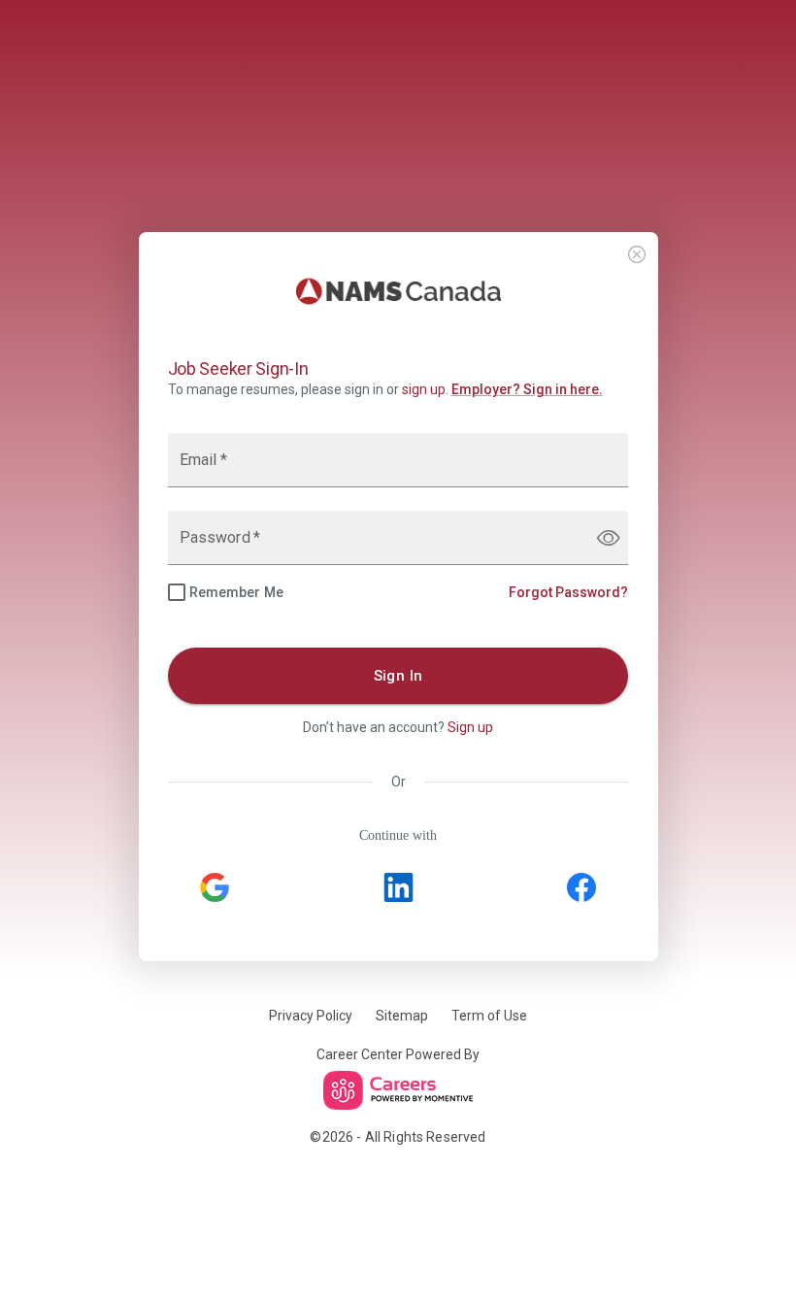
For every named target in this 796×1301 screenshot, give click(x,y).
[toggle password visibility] (608, 538)
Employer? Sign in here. (527, 389)
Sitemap (402, 1015)
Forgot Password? (568, 592)
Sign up (470, 727)
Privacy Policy (310, 1015)
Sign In (398, 675)
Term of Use (489, 1015)
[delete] (636, 255)
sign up (424, 389)
